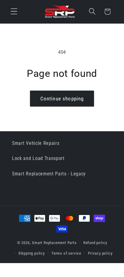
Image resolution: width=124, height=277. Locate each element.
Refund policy (95, 242)
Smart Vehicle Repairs (36, 143)
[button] (14, 11)
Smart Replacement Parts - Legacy (49, 174)
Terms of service (66, 253)
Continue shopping (62, 99)
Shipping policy (31, 253)
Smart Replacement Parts (54, 242)
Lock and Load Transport (38, 158)
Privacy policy (100, 253)
